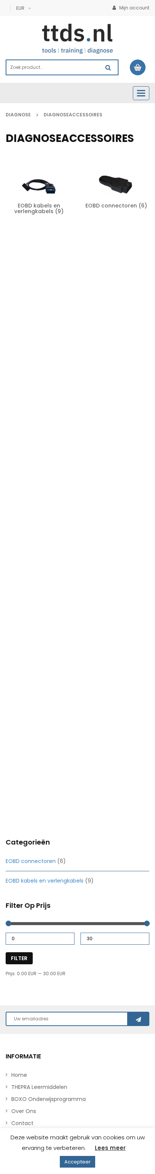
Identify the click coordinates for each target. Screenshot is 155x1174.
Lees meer (110, 1148)
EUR (20, 8)
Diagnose (18, 114)
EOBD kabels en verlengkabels (45, 880)
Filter (19, 958)
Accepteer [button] (77, 1161)
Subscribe (138, 1019)
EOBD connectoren (31, 861)
